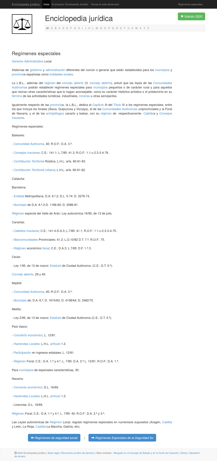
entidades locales (61, 74)
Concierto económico (28, 335)
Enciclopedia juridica (26, 4)
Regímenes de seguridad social (56, 438)
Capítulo (98, 104)
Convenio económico (28, 387)
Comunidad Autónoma (29, 143)
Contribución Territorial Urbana (34, 169)
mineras (84, 96)
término (17, 96)
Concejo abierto (22, 274)
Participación (22, 352)
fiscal (45, 248)
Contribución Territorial (29, 161)
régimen (49, 83)
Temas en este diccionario (105, 4)
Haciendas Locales (27, 343)
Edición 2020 (193, 16)
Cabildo (148, 113)
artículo (55, 343)
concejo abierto (72, 83)
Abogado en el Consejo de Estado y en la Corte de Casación (146, 453)
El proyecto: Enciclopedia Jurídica (70, 4)
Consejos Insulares (27, 152)
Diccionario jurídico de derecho (77, 453)
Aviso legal (53, 453)
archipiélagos (55, 113)
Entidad (19, 196)
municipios (162, 69)
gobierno (36, 69)
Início (46, 4)
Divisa (184, 453)
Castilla (167, 422)
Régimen (18, 213)
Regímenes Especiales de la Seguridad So (124, 438)
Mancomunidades (26, 239)
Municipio (20, 204)
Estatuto (55, 265)
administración (55, 69)
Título (117, 104)
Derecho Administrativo (27, 61)
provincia (18, 74)
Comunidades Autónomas (119, 109)
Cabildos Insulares (26, 230)
